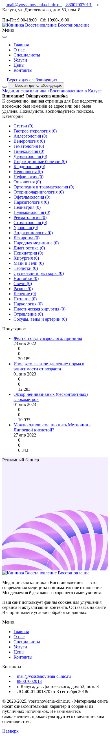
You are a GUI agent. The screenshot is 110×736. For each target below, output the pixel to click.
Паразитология (31, 202)
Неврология (28, 171)
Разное (23, 288)
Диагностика (29, 248)
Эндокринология (33, 232)
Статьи (23, 125)
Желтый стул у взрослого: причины (48, 338)
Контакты (23, 70)
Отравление (28, 314)
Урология (26, 227)
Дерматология (30, 156)
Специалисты (27, 55)
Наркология (28, 303)
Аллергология (30, 136)
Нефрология (28, 176)
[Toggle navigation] (4, 87)
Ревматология (30, 217)
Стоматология (30, 222)
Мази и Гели (29, 263)
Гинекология (29, 151)
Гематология (29, 146)
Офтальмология (32, 197)
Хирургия (26, 258)
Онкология (27, 181)
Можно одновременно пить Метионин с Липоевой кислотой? (52, 427)
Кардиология (29, 166)
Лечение (25, 293)
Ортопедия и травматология (44, 186)
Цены (19, 65)
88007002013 (78, 4)
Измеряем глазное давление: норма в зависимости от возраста (49, 366)
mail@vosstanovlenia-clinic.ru (34, 4)
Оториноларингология (39, 192)
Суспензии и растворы (39, 273)
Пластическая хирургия (39, 309)
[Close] (4, 37)
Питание (25, 298)
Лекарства (26, 237)
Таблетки (26, 268)
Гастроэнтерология (35, 131)
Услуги (20, 60)
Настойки (26, 278)
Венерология (29, 141)
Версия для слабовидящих (31, 79)
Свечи (23, 283)
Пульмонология (32, 212)
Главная (21, 44)
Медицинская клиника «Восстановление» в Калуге (52, 90)
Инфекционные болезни (40, 161)
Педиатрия (27, 207)
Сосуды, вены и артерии (40, 319)
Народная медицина (36, 242)
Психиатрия (28, 253)
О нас (19, 49)
